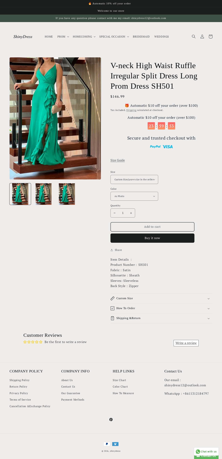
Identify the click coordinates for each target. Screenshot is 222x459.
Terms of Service (20, 399)
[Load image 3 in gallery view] (67, 194)
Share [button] (118, 250)
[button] (63, 37)
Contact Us (68, 386)
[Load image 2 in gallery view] (43, 194)
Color (113, 188)
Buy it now (152, 238)
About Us (67, 380)
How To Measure (123, 393)
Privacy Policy (19, 393)
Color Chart (120, 386)
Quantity (115, 205)
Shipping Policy (20, 380)
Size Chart (119, 380)
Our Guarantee (70, 393)
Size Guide (117, 160)
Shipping (131, 110)
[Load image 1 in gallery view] (20, 194)
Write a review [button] (186, 343)
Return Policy (18, 386)
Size (112, 172)
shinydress (115, 451)
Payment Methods (72, 399)
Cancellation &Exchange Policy (30, 406)
